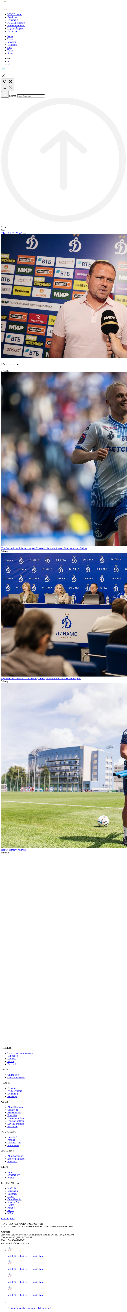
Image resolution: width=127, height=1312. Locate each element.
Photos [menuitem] (10, 1177)
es (8, 64)
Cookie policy (8, 1218)
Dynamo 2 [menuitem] (12, 1093)
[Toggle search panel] (7, 82)
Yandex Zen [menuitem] (13, 1202)
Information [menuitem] (13, 1145)
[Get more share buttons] (24, 233)
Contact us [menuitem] (12, 1109)
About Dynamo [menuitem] (15, 1107)
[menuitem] (66, 14)
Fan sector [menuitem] (12, 1126)
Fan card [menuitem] (11, 1064)
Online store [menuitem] (13, 1074)
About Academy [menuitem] (15, 1156)
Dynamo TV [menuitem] (13, 1175)
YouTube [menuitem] (11, 1188)
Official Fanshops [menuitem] (16, 1077)
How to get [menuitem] (12, 1137)
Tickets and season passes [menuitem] (20, 1053)
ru (8, 61)
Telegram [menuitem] (12, 1193)
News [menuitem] (10, 1172)
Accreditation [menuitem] (14, 1112)
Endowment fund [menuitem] (15, 1118)
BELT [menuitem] (10, 1210)
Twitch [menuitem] (10, 1205)
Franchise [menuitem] (12, 1115)
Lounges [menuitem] (11, 1058)
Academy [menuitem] (12, 1096)
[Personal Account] (3, 77)
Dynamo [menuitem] (11, 1088)
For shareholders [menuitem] (15, 1121)
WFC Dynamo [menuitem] (14, 1091)
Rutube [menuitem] (11, 1207)
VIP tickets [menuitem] (12, 1056)
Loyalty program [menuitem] (15, 1123)
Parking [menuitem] (11, 1061)
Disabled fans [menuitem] (14, 1142)
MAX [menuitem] (10, 1213)
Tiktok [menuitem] (10, 1196)
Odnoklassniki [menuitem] (14, 1199)
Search (12, 95)
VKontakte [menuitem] (12, 1191)
